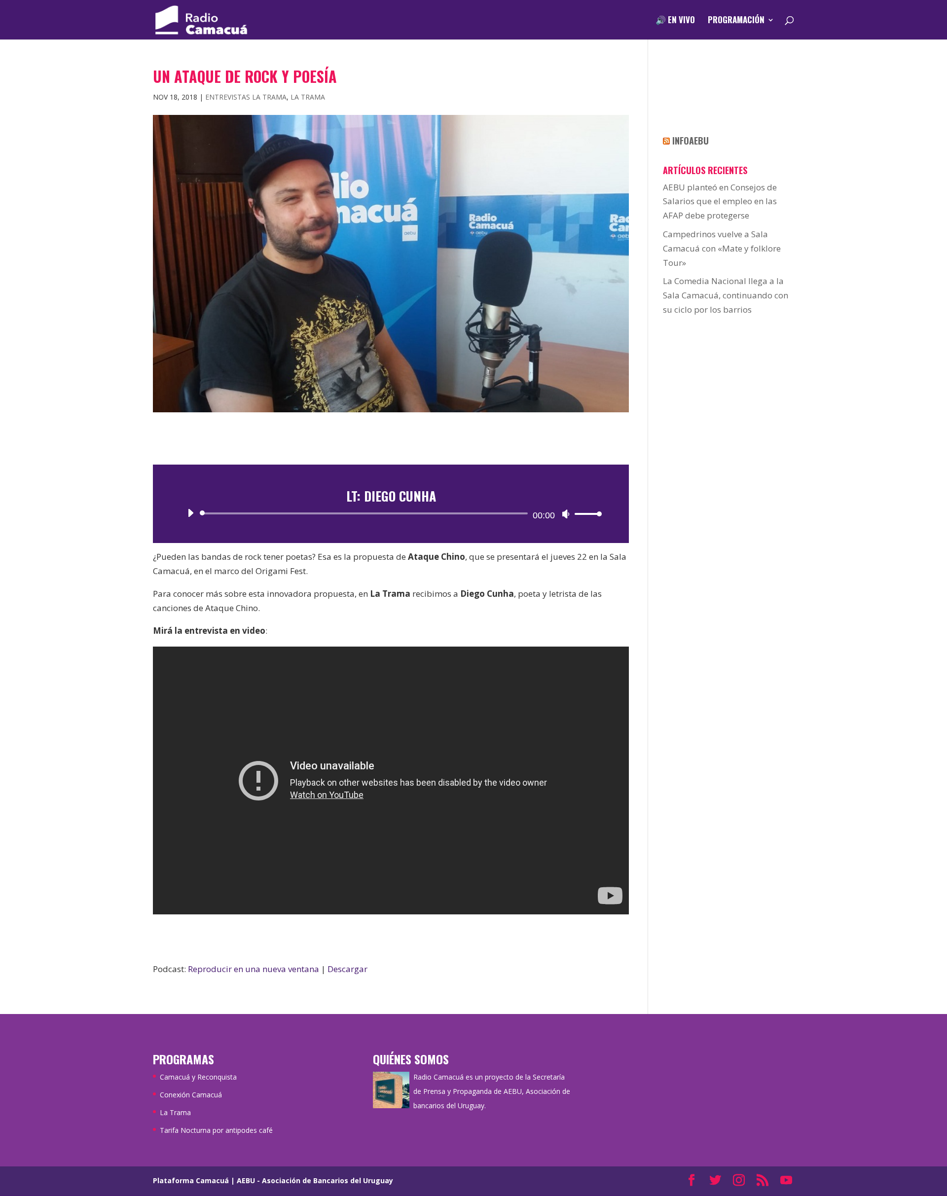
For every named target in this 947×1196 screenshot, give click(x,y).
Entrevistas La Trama (246, 97)
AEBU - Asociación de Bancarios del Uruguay (315, 1180)
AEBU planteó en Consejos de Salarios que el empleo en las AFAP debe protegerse (720, 201)
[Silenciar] (565, 513)
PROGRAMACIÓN (736, 21)
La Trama (308, 97)
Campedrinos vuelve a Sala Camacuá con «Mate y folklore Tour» (722, 248)
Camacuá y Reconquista (198, 1077)
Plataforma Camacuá (191, 1180)
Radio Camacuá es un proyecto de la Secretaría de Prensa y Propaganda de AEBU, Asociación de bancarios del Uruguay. (491, 1091)
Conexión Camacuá (191, 1094)
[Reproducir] (190, 513)
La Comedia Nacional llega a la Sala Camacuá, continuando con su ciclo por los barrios (725, 295)
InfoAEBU (690, 140)
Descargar (347, 969)
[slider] (585, 513)
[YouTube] (786, 1181)
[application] (390, 513)
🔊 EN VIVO (675, 21)
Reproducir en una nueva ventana (253, 969)
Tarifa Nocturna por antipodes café (216, 1130)
